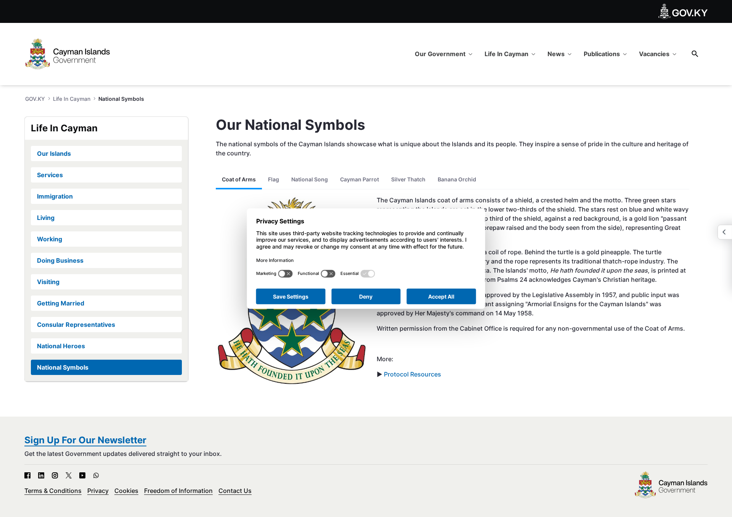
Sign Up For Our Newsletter (85, 440)
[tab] (239, 179)
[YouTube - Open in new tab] (82, 475)
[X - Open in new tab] (69, 475)
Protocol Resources (411, 374)
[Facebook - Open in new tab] (27, 475)
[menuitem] (443, 53)
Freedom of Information (178, 490)
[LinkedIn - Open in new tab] (41, 475)
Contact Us (235, 490)
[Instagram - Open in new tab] (55, 475)
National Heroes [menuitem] (61, 346)
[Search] (695, 54)
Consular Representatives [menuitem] (76, 324)
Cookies (126, 490)
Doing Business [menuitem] (60, 260)
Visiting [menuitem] (48, 282)
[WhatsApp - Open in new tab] (96, 475)
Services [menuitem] (50, 175)
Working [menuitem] (49, 239)
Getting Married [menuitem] (60, 303)
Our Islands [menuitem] (54, 153)
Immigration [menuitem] (55, 196)
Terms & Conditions (53, 490)
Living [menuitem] (46, 217)
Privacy (98, 490)
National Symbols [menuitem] (62, 367)
